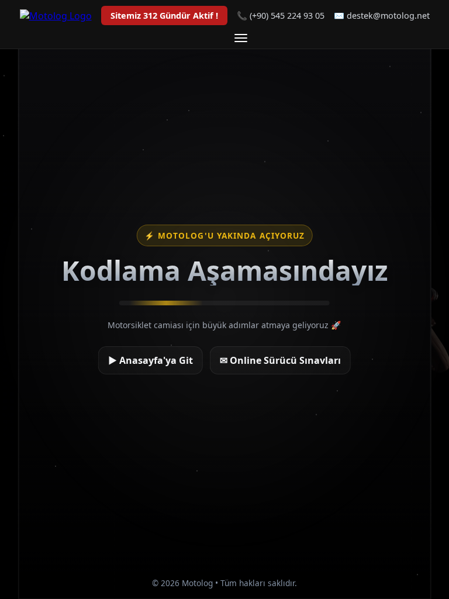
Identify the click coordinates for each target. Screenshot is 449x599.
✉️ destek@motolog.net (382, 15)
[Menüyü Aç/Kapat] (241, 38)
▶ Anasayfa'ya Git (150, 360)
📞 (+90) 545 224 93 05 (280, 15)
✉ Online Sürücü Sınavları (280, 360)
